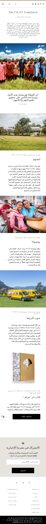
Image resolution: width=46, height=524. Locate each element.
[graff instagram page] (23, 482)
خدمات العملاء (35, 489)
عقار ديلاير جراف (12, 501)
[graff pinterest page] (29, 482)
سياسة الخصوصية (35, 504)
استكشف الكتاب (26, 416)
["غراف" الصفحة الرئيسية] (38, 4)
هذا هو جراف (12, 493)
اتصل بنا (35, 497)
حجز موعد (35, 493)
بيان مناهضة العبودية (12, 489)
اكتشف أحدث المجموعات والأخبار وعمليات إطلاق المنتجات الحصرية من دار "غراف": (23, 454)
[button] (3, 416)
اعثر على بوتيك (12, 497)
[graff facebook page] (16, 482)
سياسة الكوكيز (35, 512)
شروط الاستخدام (35, 508)
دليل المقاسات (35, 501)
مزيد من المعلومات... (17, 522)
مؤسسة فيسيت (12, 504)
